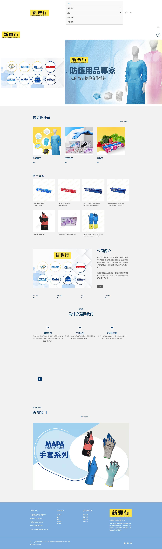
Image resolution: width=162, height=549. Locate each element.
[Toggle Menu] (120, 8)
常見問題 (59, 521)
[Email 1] (131, 543)
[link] (126, 13)
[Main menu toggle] (158, 35)
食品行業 (85, 519)
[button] (131, 13)
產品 (58, 519)
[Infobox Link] (44, 193)
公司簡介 (59, 515)
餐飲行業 (85, 517)
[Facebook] (125, 543)
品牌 (58, 517)
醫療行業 (85, 521)
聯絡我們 (59, 523)
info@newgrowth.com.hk (41, 529)
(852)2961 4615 (38, 522)
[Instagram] (128, 543)
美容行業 (85, 515)
